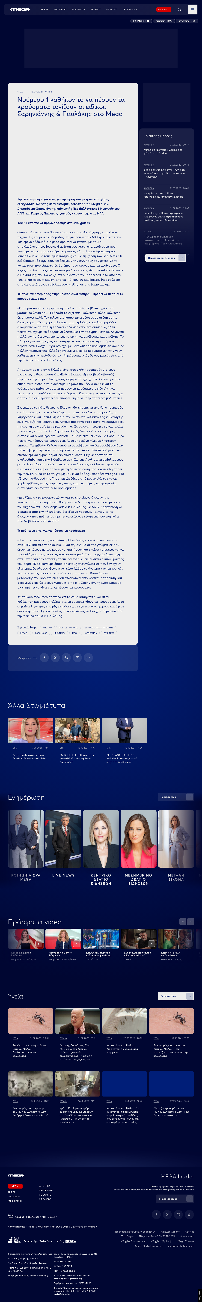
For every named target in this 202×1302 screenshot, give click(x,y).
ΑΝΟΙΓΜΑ (47, 628)
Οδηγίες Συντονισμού (133, 1241)
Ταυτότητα (127, 1236)
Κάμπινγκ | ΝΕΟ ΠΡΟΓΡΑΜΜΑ (170, 954)
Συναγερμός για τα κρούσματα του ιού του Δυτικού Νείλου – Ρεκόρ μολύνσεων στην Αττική (30, 1112)
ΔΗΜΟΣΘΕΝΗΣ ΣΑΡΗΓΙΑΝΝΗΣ (99, 628)
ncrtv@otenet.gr (62, 1294)
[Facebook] (44, 657)
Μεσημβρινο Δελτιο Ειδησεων (138, 879)
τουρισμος (109, 633)
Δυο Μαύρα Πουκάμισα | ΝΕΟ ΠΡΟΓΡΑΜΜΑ (138, 954)
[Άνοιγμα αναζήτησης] (179, 9)
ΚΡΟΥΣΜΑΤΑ (59, 633)
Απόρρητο (200, 1295)
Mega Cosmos (186, 1241)
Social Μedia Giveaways (149, 1246)
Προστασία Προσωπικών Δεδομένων (135, 1231)
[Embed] (88, 657)
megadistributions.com (181, 1246)
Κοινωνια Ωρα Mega (26, 877)
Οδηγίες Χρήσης (170, 1231)
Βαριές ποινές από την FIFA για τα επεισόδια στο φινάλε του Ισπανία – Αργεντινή (164, 173)
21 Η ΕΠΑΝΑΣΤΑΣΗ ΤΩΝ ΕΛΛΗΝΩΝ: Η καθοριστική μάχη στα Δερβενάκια (122, 758)
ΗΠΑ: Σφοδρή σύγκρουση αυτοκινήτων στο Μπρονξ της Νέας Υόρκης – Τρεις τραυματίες (163, 240)
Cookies (189, 1231)
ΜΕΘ (74, 633)
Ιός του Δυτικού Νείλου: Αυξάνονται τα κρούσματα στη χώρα (122, 1049)
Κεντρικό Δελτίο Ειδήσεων (21, 954)
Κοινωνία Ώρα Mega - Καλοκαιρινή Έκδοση (99, 954)
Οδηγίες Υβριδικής (161, 1241)
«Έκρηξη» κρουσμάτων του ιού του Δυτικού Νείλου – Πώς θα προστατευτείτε (171, 1112)
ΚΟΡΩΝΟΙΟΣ (41, 633)
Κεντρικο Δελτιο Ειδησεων (101, 879)
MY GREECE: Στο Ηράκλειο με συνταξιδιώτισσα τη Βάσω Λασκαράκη (77, 758)
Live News (63, 875)
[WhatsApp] (66, 657)
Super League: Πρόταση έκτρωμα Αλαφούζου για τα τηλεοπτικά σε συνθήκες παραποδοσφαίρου (163, 216)
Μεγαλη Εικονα (176, 877)
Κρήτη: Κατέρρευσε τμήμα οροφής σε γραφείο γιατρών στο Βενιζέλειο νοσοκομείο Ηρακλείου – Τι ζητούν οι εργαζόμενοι (76, 1115)
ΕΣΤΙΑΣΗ (24, 633)
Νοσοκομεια (90, 633)
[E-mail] (77, 657)
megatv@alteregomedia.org (68, 1278)
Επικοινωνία (187, 1236)
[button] (192, 9)
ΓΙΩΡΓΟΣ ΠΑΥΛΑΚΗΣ (68, 628)
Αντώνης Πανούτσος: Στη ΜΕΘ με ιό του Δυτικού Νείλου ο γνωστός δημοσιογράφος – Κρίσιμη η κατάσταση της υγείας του (76, 1052)
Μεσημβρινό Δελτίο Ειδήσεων (60, 954)
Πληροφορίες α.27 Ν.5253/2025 (157, 1236)
